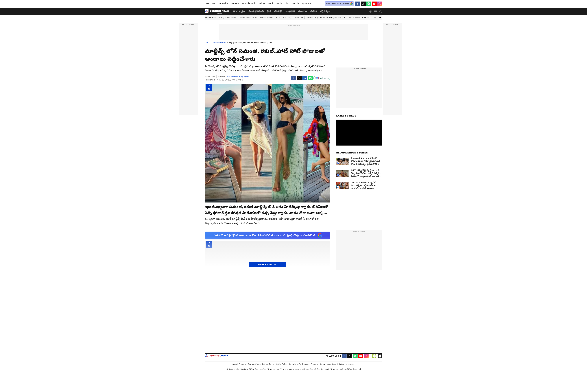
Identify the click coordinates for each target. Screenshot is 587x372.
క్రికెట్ (269, 11)
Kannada (235, 3)
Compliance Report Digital (332, 364)
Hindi (287, 3)
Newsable (223, 3)
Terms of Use (254, 364)
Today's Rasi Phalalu (228, 17)
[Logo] (218, 11)
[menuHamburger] (375, 11)
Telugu (262, 3)
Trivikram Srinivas (352, 17)
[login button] (371, 11)
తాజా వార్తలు (239, 11)
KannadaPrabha (249, 3)
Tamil (270, 3)
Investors (350, 364)
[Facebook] (357, 4)
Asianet (217, 355)
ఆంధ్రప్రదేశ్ (290, 11)
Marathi (295, 3)
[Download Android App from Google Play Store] (374, 356)
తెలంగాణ (302, 11)
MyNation (306, 3)
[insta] (379, 4)
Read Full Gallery (268, 264)
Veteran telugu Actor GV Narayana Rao (323, 17)
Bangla (279, 3)
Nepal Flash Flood (248, 17)
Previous (375, 17)
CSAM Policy (281, 364)
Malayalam (211, 3)
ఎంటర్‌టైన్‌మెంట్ (256, 11)
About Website (239, 364)
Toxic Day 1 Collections (292, 17)
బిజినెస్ (313, 11)
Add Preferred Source (337, 3)
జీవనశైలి (278, 11)
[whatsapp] (368, 4)
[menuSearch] (380, 11)
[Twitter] (363, 4)
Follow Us (324, 78)
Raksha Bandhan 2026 (270, 17)
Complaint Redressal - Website (303, 364)
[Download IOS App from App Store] (379, 356)
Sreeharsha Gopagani (238, 76)
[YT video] (374, 4)
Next (380, 17)
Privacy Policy (268, 364)
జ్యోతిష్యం (325, 11)
